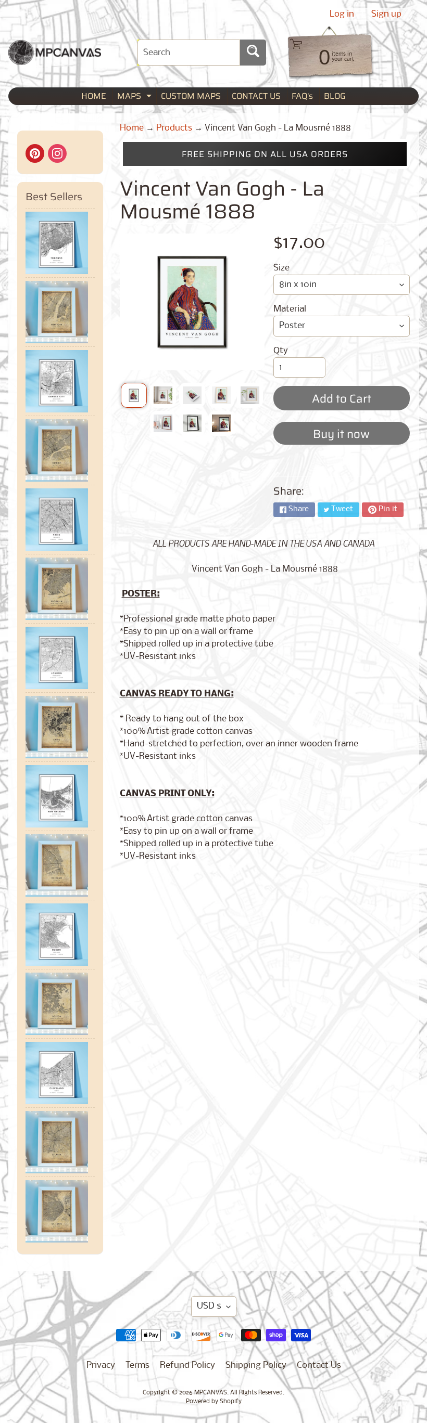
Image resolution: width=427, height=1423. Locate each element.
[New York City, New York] (60, 312)
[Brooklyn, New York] (60, 588)
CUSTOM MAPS (191, 95)
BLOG (335, 95)
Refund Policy (187, 1365)
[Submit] (253, 53)
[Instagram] (57, 153)
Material (289, 309)
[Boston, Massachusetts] (60, 1003)
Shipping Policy (255, 1365)
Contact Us (319, 1365)
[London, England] (60, 658)
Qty (280, 351)
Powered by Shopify (214, 1402)
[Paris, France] (60, 519)
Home (132, 128)
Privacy (100, 1365)
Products (174, 128)
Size (281, 268)
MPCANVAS (210, 1393)
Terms (137, 1365)
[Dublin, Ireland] (60, 934)
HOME (93, 95)
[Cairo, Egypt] (60, 727)
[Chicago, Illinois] (60, 865)
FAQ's (302, 95)
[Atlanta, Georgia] (60, 1142)
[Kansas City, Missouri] (60, 381)
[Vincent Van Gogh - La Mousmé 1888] (134, 395)
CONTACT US (256, 95)
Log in (342, 14)
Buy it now (341, 434)
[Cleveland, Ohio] (60, 1073)
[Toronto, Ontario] (60, 243)
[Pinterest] (35, 153)
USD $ (209, 1306)
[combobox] (188, 53)
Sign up (386, 14)
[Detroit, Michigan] (60, 450)
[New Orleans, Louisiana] (60, 796)
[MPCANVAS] (54, 58)
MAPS (135, 97)
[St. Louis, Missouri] (60, 1211)
